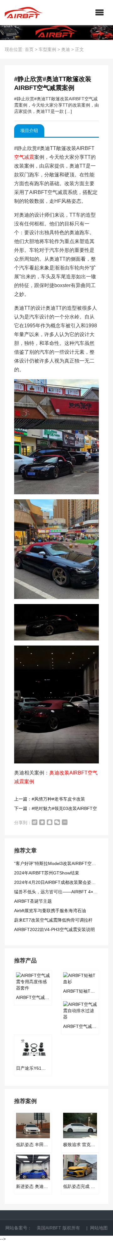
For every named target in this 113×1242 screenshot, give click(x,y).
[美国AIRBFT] (23, 12)
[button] (99, 12)
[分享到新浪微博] (34, 822)
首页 (29, 49)
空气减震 (24, 157)
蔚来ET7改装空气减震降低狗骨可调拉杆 (53, 920)
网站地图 (99, 1227)
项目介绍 (29, 130)
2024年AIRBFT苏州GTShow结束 (46, 872)
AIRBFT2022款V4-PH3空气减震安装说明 (54, 929)
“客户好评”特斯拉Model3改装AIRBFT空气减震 (59, 863)
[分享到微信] (57, 822)
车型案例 (47, 49)
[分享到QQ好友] (49, 822)
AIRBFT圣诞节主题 (33, 901)
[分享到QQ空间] (42, 822)
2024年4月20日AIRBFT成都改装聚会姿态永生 (59, 882)
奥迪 (65, 49)
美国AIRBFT (49, 1227)
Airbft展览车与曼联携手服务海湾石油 (50, 910)
